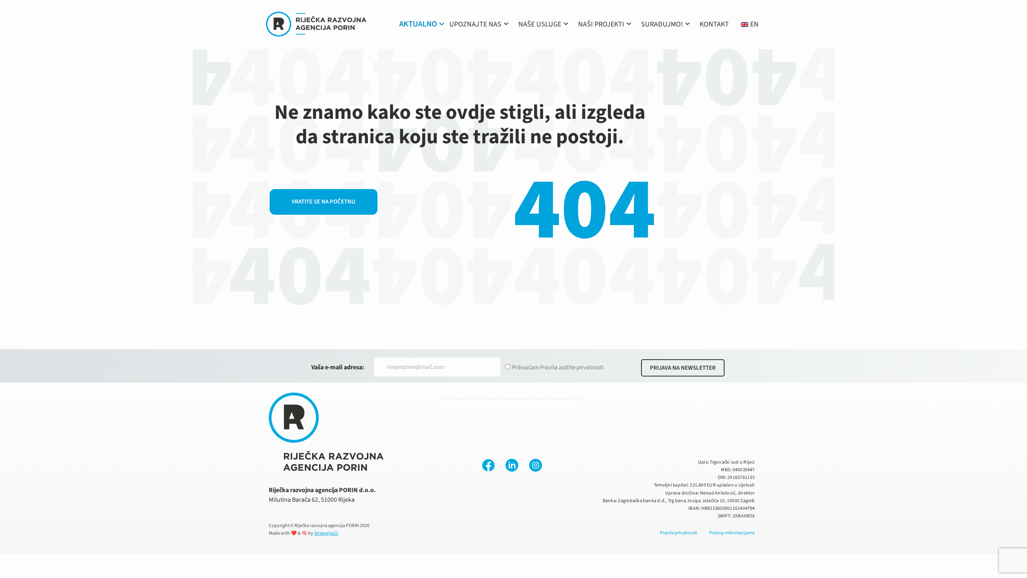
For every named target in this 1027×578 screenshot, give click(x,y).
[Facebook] (488, 465)
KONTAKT (714, 24)
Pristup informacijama (732, 532)
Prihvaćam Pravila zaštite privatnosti (558, 367)
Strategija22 (326, 533)
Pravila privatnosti (678, 532)
